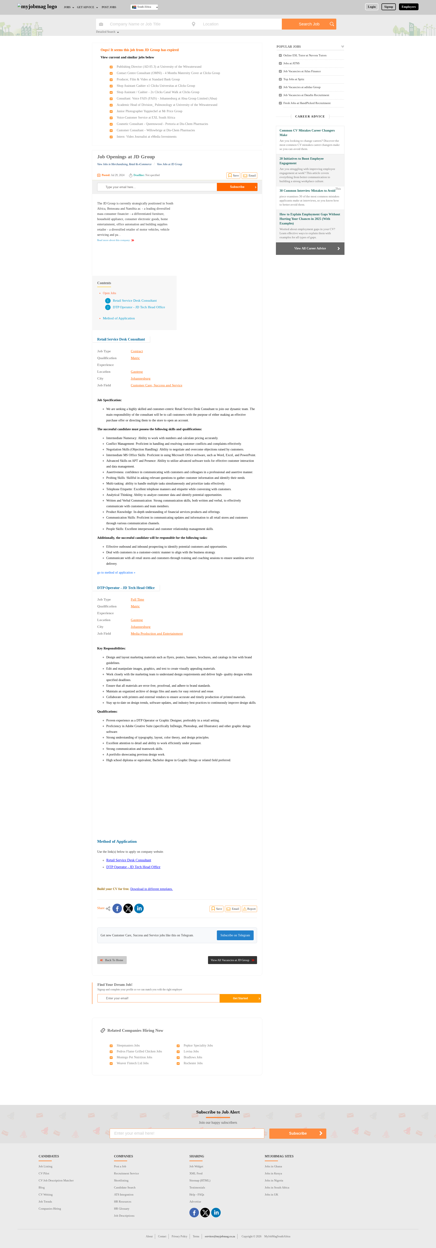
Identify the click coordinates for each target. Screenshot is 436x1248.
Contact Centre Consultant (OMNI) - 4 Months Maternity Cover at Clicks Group (168, 73)
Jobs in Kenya (273, 1173)
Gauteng (137, 371)
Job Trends (45, 1201)
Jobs (67, 7)
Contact (162, 1236)
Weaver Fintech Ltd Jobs (133, 1063)
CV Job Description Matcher (56, 1180)
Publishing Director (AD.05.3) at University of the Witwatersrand (159, 66)
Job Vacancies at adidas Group (302, 87)
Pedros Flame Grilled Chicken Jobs (139, 1051)
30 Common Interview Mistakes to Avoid (307, 190)
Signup (388, 6)
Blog (42, 1187)
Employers (409, 6)
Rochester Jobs (193, 1063)
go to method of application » (116, 572)
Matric (135, 358)
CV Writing (46, 1194)
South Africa (144, 6)
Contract (137, 351)
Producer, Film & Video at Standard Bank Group (148, 79)
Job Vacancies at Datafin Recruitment (306, 95)
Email (252, 175)
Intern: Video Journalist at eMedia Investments (146, 136)
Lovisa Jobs (191, 1051)
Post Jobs (109, 7)
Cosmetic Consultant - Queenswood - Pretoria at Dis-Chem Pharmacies (162, 124)
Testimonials (197, 1187)
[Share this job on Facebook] (117, 908)
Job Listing (45, 1166)
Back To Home (114, 960)
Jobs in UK (271, 1194)
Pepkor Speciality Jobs (198, 1045)
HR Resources (122, 1201)
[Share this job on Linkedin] (139, 908)
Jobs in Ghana (273, 1166)
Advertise (195, 1201)
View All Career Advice (310, 248)
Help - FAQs (196, 1194)
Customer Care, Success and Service (156, 385)
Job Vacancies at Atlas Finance (302, 71)
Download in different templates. (151, 889)
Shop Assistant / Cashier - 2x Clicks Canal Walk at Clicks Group (158, 92)
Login (372, 6)
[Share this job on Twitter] (128, 908)
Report (251, 908)
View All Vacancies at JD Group (230, 960)
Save (236, 175)
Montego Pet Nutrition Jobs (134, 1057)
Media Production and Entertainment (157, 633)
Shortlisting (121, 1180)
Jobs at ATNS (291, 63)
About (149, 1236)
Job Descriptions (124, 1215)
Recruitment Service (126, 1173)
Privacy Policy (179, 1236)
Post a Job (120, 1166)
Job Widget (196, 1166)
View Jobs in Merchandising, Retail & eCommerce (124, 164)
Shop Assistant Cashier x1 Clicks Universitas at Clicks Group (156, 85)
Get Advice (85, 7)
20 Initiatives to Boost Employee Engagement (302, 161)
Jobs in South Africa (277, 1187)
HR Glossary (121, 1208)
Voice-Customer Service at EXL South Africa (146, 117)
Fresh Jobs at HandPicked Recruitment (307, 103)
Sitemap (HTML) (199, 1180)
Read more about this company (113, 240)
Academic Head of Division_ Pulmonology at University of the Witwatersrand (167, 105)
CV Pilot (44, 1173)
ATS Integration (124, 1194)
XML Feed (196, 1173)
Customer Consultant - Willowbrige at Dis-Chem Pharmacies (156, 130)
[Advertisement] (219, 232)
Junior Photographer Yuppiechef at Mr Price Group (149, 111)
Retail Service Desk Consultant (135, 300)
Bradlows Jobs (193, 1057)
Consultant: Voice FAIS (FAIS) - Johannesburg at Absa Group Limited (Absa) (167, 98)
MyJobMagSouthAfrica (277, 1236)
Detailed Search (105, 32)
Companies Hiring (50, 1208)
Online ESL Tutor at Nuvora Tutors (305, 55)
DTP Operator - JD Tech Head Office (139, 307)
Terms (196, 1236)
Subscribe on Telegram (235, 935)
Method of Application (119, 318)
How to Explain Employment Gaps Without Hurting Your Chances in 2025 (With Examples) (310, 219)
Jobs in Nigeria (274, 1180)
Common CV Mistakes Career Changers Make (307, 133)
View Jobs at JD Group (169, 164)
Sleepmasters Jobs (128, 1045)
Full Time (137, 599)
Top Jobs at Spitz (293, 79)
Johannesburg (141, 378)
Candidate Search (125, 1187)
